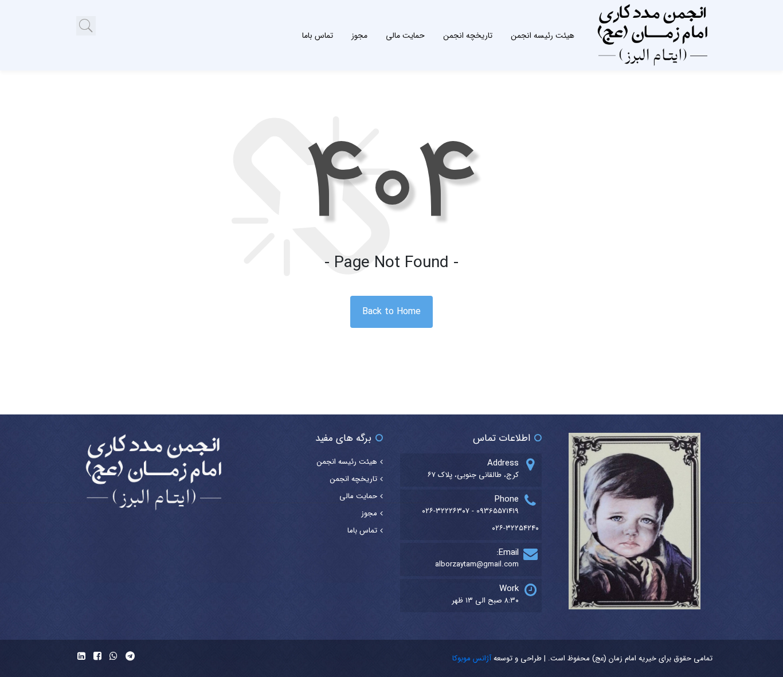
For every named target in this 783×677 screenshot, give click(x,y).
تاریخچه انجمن (467, 35)
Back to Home (391, 311)
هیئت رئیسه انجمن (542, 35)
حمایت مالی (405, 35)
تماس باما (317, 35)
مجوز (359, 35)
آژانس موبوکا (471, 658)
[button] (86, 26)
